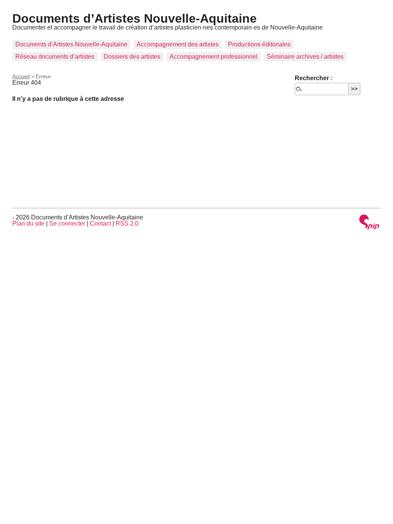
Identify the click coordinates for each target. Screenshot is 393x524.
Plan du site (28, 223)
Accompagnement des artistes (178, 44)
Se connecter (67, 223)
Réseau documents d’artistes (54, 56)
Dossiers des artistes (132, 56)
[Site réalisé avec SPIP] (369, 222)
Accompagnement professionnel (214, 56)
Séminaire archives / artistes (305, 56)
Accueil (21, 76)
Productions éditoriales (259, 44)
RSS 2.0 (127, 223)
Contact (100, 223)
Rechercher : (313, 78)
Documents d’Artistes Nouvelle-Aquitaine (134, 18)
